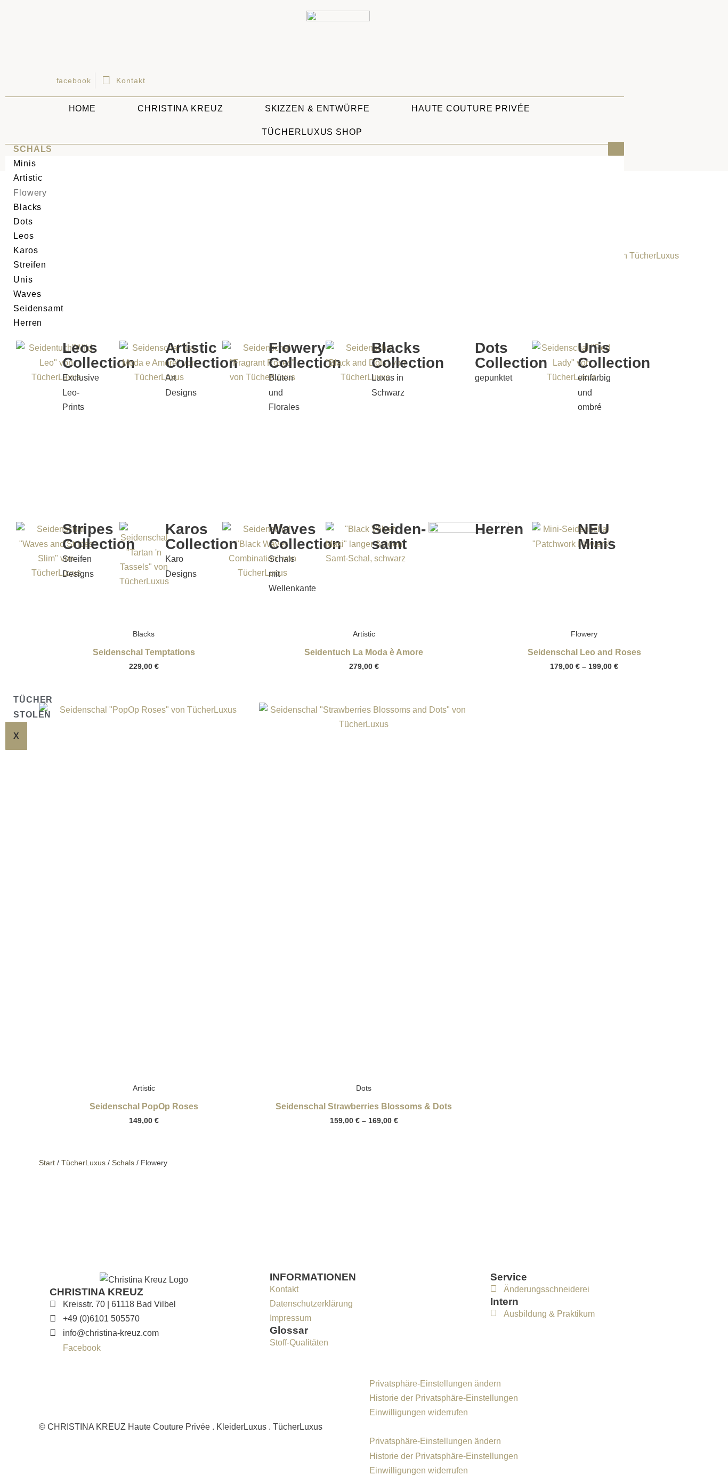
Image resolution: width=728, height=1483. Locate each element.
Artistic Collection (201, 355)
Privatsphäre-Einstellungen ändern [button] (435, 1383)
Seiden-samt (398, 536)
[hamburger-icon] (616, 149)
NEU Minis (597, 536)
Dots (23, 221)
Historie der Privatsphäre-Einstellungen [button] (443, 1398)
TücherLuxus (83, 1162)
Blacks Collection (407, 355)
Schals (32, 149)
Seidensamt (38, 308)
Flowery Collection (305, 355)
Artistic (28, 177)
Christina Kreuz (180, 108)
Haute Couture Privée (470, 108)
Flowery (30, 192)
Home (82, 108)
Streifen (29, 264)
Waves (27, 294)
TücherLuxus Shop (312, 131)
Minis (24, 163)
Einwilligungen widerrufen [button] (418, 1412)
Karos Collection (201, 536)
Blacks (27, 207)
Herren (27, 322)
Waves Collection (305, 536)
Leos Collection (98, 355)
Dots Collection (511, 355)
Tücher (33, 699)
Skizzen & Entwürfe (317, 108)
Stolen (32, 714)
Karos (25, 250)
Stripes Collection (98, 536)
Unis (23, 279)
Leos (23, 235)
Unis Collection (614, 355)
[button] (529, 1427)
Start (47, 1162)
